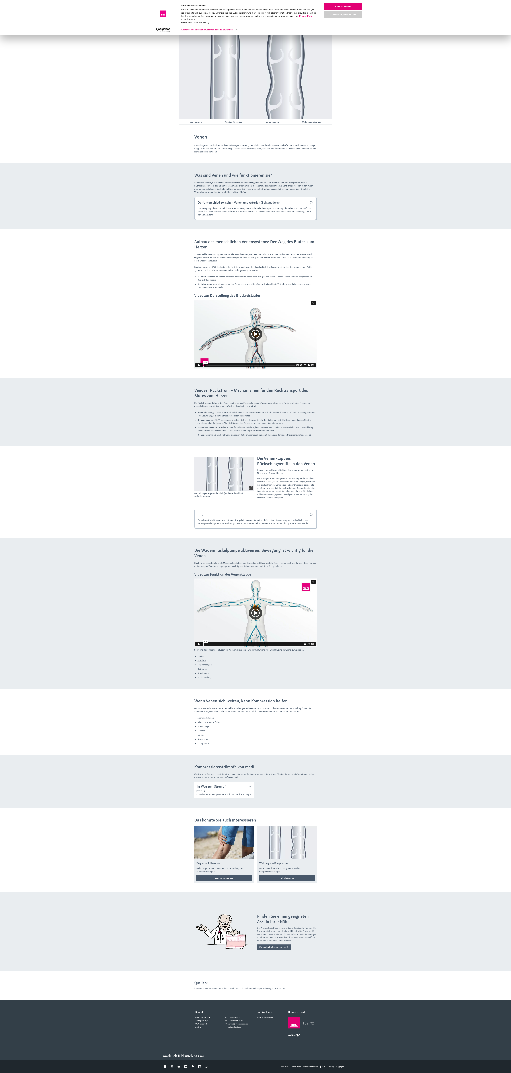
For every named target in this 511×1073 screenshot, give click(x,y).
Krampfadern (203, 743)
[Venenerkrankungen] (224, 878)
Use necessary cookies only (343, 14)
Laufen (200, 656)
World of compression (265, 1017)
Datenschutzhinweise (311, 1066)
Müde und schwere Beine (208, 722)
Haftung (331, 1066)
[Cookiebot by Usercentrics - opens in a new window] (163, 30)
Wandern (201, 660)
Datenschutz (296, 1066)
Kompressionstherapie (281, 523)
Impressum (284, 1066)
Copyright (340, 1066)
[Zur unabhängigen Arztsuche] (274, 947)
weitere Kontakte (234, 1027)
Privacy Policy (306, 16)
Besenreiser (202, 739)
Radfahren (202, 669)
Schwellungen (203, 726)
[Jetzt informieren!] (286, 878)
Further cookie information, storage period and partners (207, 30)
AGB (323, 1066)
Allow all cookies (343, 6)
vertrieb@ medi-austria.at (238, 1024)
